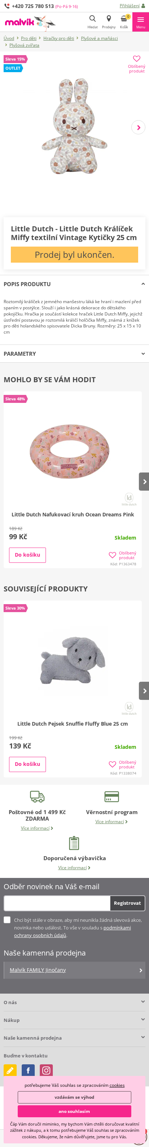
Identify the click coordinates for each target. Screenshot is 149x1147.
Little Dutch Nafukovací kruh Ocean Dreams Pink (73, 514)
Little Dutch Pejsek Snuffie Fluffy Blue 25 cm (72, 723)
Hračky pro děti (58, 38)
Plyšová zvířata (24, 45)
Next (138, 127)
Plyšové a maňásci (99, 38)
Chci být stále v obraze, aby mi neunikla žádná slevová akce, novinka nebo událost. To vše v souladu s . (78, 927)
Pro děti (29, 38)
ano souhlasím (74, 1111)
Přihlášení (130, 6)
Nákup (12, 1020)
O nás (10, 1002)
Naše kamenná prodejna (33, 1038)
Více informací (35, 828)
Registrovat (127, 903)
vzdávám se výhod (74, 1097)
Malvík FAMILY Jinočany (38, 969)
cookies (117, 1085)
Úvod (9, 38)
